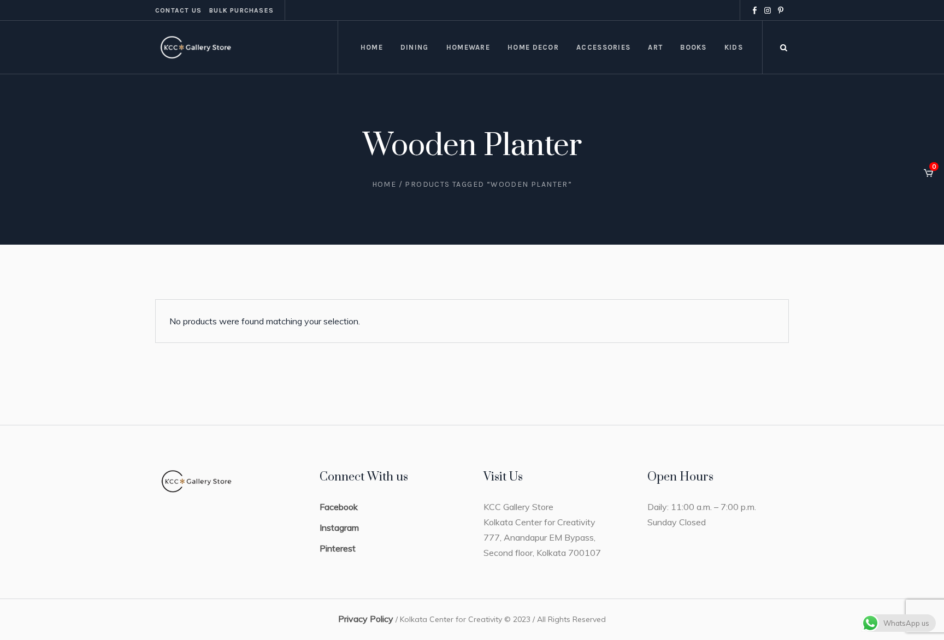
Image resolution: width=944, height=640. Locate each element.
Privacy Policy (365, 618)
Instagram (339, 527)
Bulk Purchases (241, 10)
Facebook (339, 506)
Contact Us (178, 10)
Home (384, 184)
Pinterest (338, 548)
